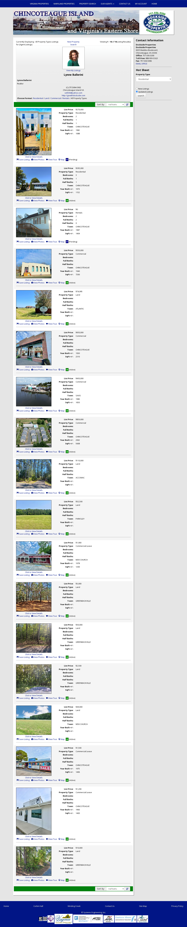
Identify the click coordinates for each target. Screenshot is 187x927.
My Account (141, 3)
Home (154, 3)
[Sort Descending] (127, 105)
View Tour (52, 159)
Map (63, 159)
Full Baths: (68, 119)
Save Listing (24, 159)
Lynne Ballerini (24, 80)
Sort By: (100, 104)
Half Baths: (67, 123)
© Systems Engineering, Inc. (93, 912)
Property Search (87, 3)
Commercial (56, 98)
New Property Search (73, 43)
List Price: (68, 109)
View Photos (38, 159)
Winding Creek (74, 906)
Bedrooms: (68, 116)
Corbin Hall (38, 906)
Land (47, 98)
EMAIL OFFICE (141, 63)
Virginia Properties (39, 3)
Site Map (143, 906)
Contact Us (124, 3)
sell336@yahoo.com (73, 92)
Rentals (66, 98)
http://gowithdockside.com (73, 95)
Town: (70, 126)
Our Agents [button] (107, 3)
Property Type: (66, 113)
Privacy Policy (177, 906)
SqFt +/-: (69, 133)
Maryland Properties (64, 3)
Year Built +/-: (66, 130)
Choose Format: (25, 98)
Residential (38, 98)
